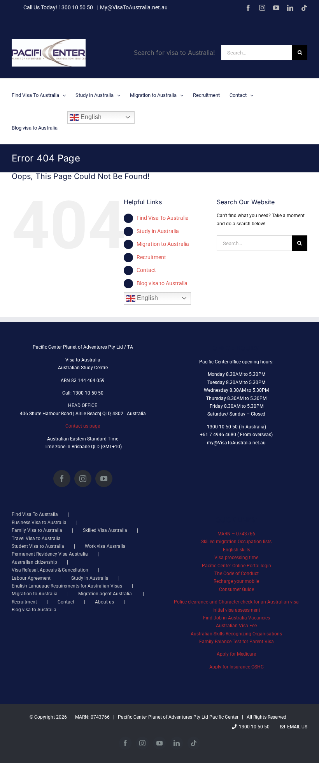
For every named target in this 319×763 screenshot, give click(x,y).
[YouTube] (103, 478)
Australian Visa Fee (236, 625)
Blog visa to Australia (162, 283)
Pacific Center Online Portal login (236, 565)
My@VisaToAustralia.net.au (134, 7)
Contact (146, 270)
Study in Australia (158, 231)
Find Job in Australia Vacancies (236, 618)
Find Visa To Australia (163, 218)
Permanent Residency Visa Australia (50, 554)
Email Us (296, 727)
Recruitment (151, 257)
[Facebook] (61, 478)
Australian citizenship (34, 562)
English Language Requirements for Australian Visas (67, 586)
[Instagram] (82, 478)
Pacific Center (223, 717)
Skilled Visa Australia (105, 530)
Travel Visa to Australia (36, 538)
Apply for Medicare (236, 654)
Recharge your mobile (236, 581)
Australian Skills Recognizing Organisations (236, 634)
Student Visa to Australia (38, 546)
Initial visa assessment (236, 610)
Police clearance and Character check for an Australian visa (236, 602)
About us (104, 602)
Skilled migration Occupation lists (236, 541)
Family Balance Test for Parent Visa (236, 641)
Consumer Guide (236, 589)
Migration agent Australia (105, 593)
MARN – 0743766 (236, 534)
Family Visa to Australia (37, 530)
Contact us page (82, 426)
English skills (236, 550)
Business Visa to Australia (39, 522)
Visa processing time (236, 557)
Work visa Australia (105, 546)
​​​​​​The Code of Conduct (236, 573)
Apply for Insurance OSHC (236, 667)
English (90, 117)
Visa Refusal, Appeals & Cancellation (50, 570)
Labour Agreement (31, 578)
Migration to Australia (163, 244)
